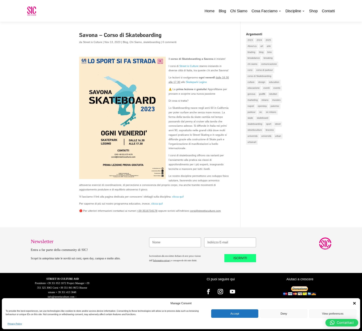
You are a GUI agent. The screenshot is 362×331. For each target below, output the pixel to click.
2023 (250, 40)
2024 (259, 40)
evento (276, 88)
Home (210, 11)
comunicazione (269, 64)
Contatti (328, 11)
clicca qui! (178, 196)
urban (278, 136)
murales (276, 100)
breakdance (254, 58)
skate (250, 118)
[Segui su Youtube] (232, 291)
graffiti (262, 94)
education (274, 82)
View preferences (333, 313)
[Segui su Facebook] (208, 291)
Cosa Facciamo (265, 11)
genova (251, 94)
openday (262, 106)
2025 (268, 40)
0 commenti (169, 42)
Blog (222, 11)
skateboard (262, 118)
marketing (253, 100)
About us (252, 46)
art (261, 46)
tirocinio (270, 130)
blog (261, 52)
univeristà (253, 136)
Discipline (293, 11)
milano (265, 100)
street (278, 124)
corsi (250, 70)
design (261, 82)
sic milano (271, 112)
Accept (234, 313)
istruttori (273, 94)
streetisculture (255, 130)
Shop (313, 11)
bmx (269, 52)
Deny (284, 313)
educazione (254, 88)
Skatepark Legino (196, 82)
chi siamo (252, 64)
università (266, 136)
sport (268, 124)
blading (251, 52)
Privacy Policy (15, 324)
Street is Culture (92, 42)
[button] (354, 303)
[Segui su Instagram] (220, 291)
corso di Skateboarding (259, 76)
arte (269, 46)
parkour (251, 112)
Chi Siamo (238, 11)
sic (260, 112)
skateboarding (151, 42)
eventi (266, 88)
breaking (268, 58)
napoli (251, 106)
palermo (275, 106)
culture (251, 82)
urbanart (252, 142)
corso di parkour (264, 70)
